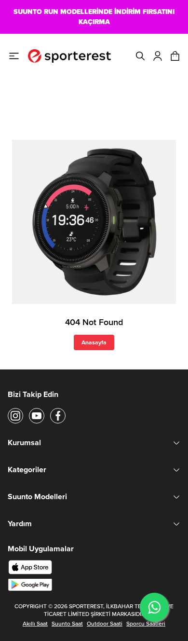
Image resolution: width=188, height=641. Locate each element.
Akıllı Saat (35, 623)
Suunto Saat (67, 623)
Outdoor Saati (104, 623)
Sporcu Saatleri (145, 623)
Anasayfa (94, 342)
